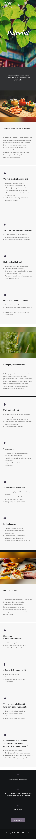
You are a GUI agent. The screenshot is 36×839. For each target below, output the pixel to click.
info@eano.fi (18, 809)
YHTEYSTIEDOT (18, 820)
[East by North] (7, 3)
